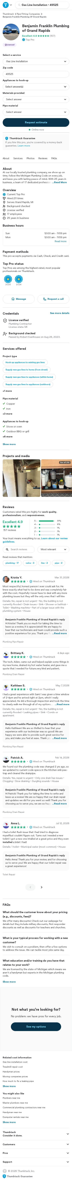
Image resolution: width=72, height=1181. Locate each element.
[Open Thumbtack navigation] (7, 5)
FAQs (54, 158)
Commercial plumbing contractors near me (24, 1107)
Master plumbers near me (15, 1103)
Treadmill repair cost (13, 1067)
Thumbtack (8, 14)
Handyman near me (12, 1112)
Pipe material (10, 105)
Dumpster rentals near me (15, 1117)
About (6, 158)
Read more (60, 241)
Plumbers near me (11, 1098)
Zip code (8, 67)
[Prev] (30, 887)
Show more (9, 1086)
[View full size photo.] (21, 478)
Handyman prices (11, 1072)
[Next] (42, 887)
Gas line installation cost (15, 1062)
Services (18, 158)
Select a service (12, 55)
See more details (59, 313)
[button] (11, 32)
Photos (30, 158)
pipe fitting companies (28, 14)
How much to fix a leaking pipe (18, 1081)
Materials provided (13, 93)
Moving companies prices (15, 1076)
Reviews (43, 158)
